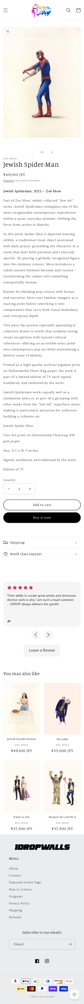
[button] (6, 10)
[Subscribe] (70, 944)
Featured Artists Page (25, 882)
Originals (16, 896)
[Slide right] (52, 152)
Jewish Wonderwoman (21, 739)
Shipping (8, 180)
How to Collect (20, 889)
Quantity (9, 480)
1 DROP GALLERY (46, 997)
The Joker (62, 739)
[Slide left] (32, 152)
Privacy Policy (19, 903)
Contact (15, 875)
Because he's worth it (62, 817)
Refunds (15, 917)
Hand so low (21, 817)
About (13, 868)
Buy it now (42, 518)
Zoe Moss (10, 158)
